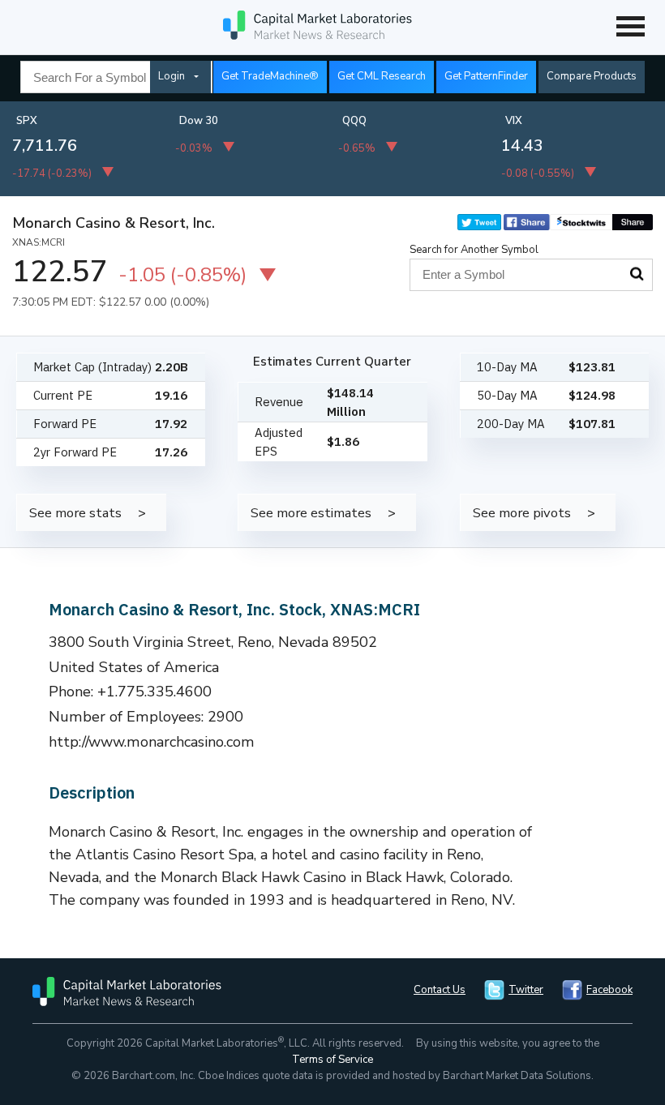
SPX (26, 120)
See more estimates (311, 512)
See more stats (75, 512)
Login (171, 76)
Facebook (609, 990)
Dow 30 (198, 120)
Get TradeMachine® (270, 76)
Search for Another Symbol (474, 249)
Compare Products (592, 76)
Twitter (525, 990)
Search (636, 274)
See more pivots (522, 512)
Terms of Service (332, 1059)
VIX (513, 120)
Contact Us (440, 990)
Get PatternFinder (486, 76)
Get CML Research (381, 76)
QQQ (354, 120)
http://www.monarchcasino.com (152, 742)
